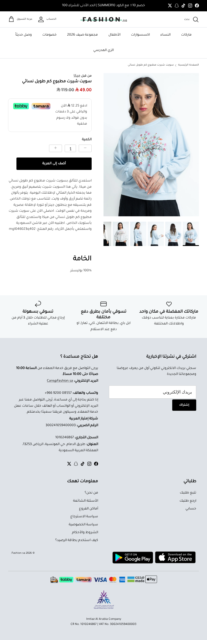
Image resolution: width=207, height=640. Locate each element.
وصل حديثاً (23, 35)
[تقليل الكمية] (85, 148)
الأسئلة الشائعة (85, 501)
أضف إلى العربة (54, 164)
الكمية (87, 140)
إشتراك (184, 405)
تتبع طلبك (188, 493)
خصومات (49, 35)
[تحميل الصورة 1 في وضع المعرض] (151, 144)
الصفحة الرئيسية (188, 65)
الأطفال (114, 35)
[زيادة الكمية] (55, 148)
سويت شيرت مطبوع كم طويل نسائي (151, 65)
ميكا (77, 76)
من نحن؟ (91, 493)
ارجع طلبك (188, 501)
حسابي (190, 509)
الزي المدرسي (103, 50)
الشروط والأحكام (85, 533)
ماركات (186, 35)
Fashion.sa (18, 553)
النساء (165, 35)
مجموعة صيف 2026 (82, 35)
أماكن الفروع (88, 509)
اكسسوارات (140, 35)
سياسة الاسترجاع (84, 517)
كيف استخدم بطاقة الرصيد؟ (76, 540)
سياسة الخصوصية (83, 525)
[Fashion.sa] (103, 19)
